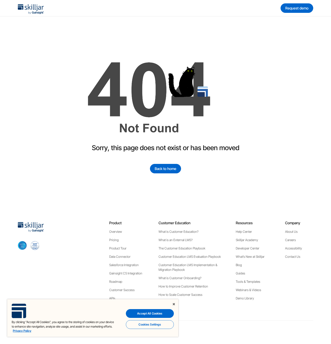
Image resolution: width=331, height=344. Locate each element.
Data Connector (120, 256)
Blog (239, 265)
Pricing (114, 240)
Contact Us (292, 256)
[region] (92, 318)
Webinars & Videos (248, 290)
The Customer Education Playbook (182, 248)
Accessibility (293, 248)
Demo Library (245, 298)
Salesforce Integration (124, 265)
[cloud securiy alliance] (34, 245)
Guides (240, 273)
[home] (31, 8)
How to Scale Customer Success (180, 294)
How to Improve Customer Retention (183, 286)
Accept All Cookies (149, 313)
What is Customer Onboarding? (180, 278)
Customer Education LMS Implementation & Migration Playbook (188, 267)
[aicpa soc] (22, 245)
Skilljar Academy (247, 240)
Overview (115, 231)
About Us (291, 231)
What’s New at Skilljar (250, 256)
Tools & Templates (248, 281)
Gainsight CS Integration (125, 273)
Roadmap (115, 281)
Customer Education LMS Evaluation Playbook (190, 256)
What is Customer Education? (178, 231)
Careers (290, 240)
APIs (112, 298)
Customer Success (122, 290)
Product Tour (118, 248)
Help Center (244, 231)
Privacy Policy (22, 331)
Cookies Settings (149, 324)
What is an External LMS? (176, 240)
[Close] (173, 304)
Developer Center (247, 248)
